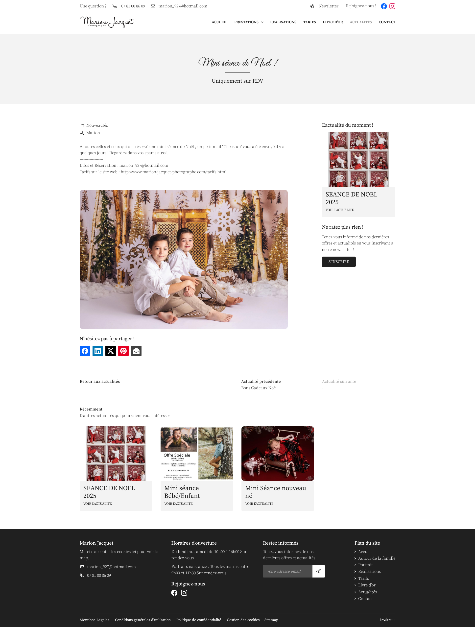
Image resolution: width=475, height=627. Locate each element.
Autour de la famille (376, 558)
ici (134, 552)
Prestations (246, 22)
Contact (387, 22)
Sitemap (271, 620)
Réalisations (283, 22)
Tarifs (309, 22)
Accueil (219, 22)
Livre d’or (333, 22)
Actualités (361, 22)
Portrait (365, 565)
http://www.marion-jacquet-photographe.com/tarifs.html (173, 172)
